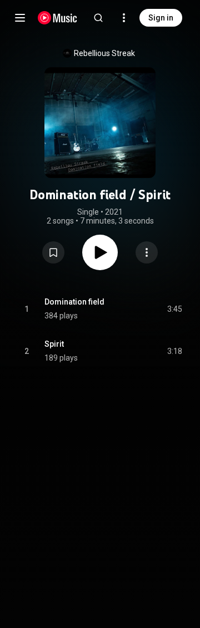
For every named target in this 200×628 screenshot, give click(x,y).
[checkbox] (174, 309)
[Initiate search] (98, 18)
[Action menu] (147, 252)
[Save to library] (53, 252)
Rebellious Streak (104, 53)
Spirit (54, 344)
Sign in (160, 17)
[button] (53, 252)
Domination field (74, 301)
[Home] (57, 17)
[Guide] (20, 17)
